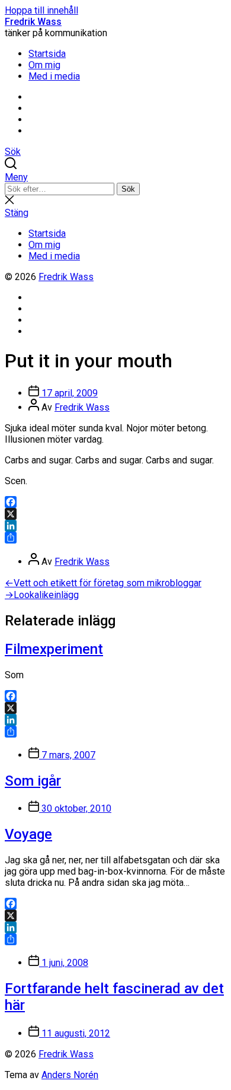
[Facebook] (115, 502)
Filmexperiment (54, 649)
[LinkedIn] (115, 526)
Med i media (54, 76)
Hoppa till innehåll (41, 10)
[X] (115, 514)
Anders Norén (69, 1075)
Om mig (44, 65)
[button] (115, 177)
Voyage (28, 834)
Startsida (47, 53)
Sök (128, 189)
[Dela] (115, 538)
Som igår (33, 781)
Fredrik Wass (33, 21)
